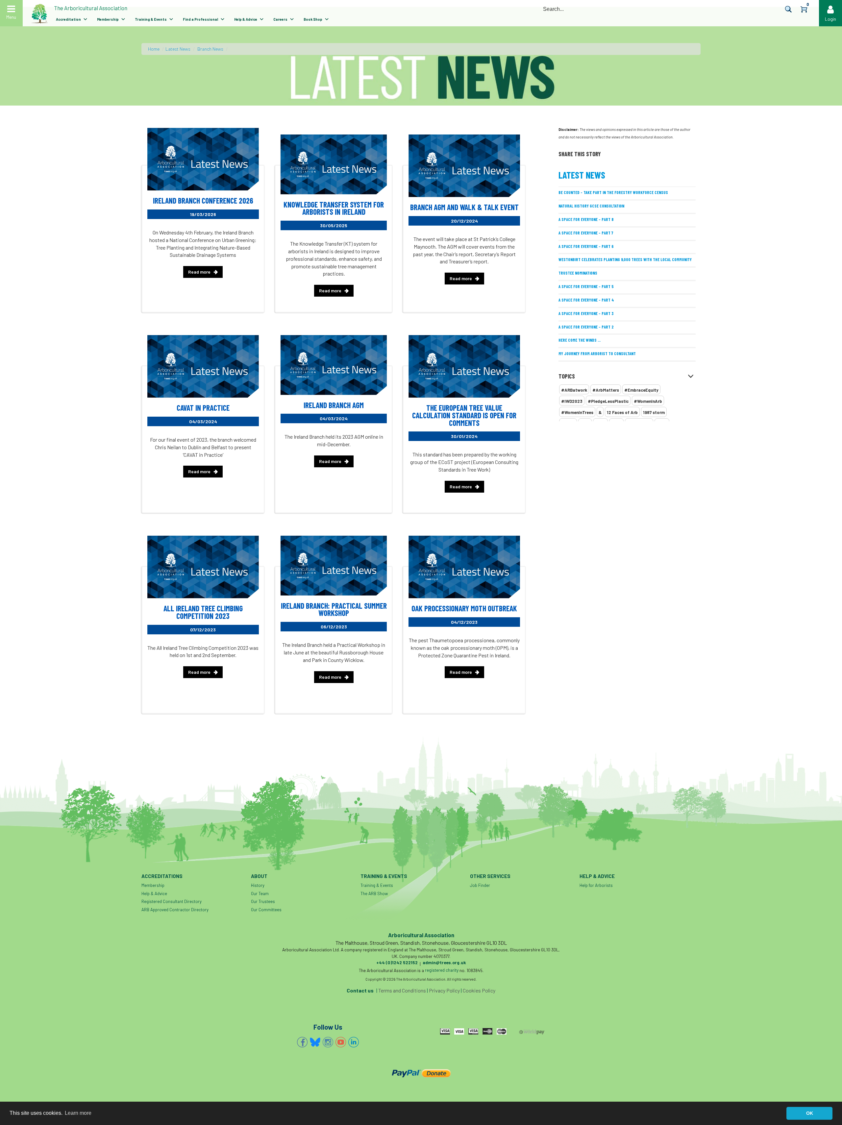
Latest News (177, 49)
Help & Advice (245, 19)
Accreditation (68, 19)
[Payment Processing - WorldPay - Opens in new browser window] (531, 1032)
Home (154, 49)
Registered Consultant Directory (171, 901)
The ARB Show (374, 893)
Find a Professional (200, 19)
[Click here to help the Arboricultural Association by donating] (421, 1073)
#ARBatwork (574, 390)
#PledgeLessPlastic (608, 401)
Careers (280, 19)
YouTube (340, 1042)
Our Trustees (263, 901)
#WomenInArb (648, 401)
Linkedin (353, 1042)
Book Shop (313, 19)
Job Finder (480, 885)
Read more (199, 272)
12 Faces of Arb (622, 412)
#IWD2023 (571, 401)
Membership (108, 19)
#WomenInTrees (577, 412)
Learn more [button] (78, 1113)
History (257, 885)
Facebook (302, 1042)
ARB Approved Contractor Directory (175, 909)
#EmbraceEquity (641, 390)
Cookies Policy (479, 990)
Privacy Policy (444, 990)
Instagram (328, 1042)
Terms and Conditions (402, 990)
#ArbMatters (605, 390)
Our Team (260, 893)
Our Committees (266, 909)
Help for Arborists (596, 885)
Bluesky (315, 1042)
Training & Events (151, 19)
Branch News (210, 49)
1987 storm (654, 412)
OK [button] (809, 1113)
